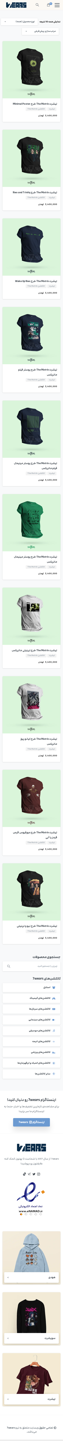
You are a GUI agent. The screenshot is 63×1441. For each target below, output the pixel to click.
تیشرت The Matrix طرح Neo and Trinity (35, 192)
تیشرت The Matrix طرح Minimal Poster (35, 104)
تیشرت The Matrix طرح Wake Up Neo (36, 281)
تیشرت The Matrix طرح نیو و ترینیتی (37, 926)
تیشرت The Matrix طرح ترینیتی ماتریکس (34, 650)
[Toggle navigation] (57, 5)
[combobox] (19, 21)
